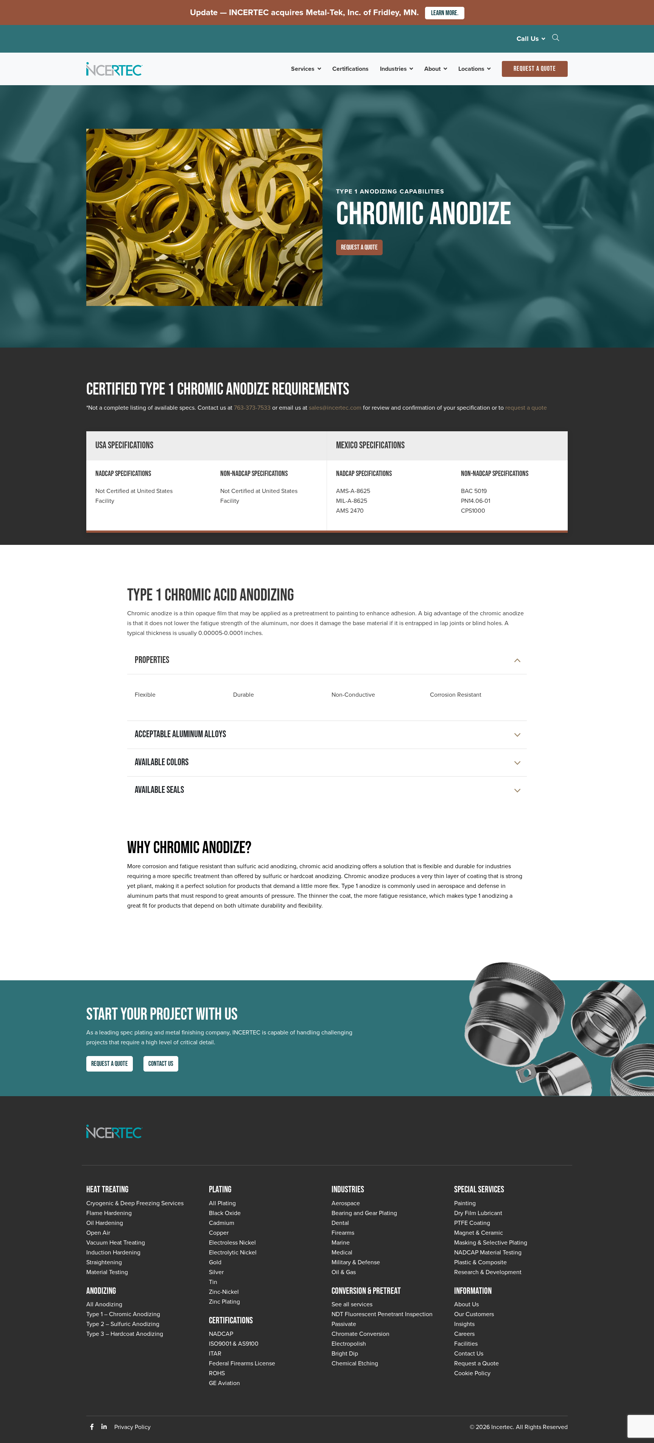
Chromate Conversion (360, 1333)
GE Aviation (224, 1383)
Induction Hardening (113, 1252)
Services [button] (303, 68)
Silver (216, 1272)
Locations (471, 68)
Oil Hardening (104, 1222)
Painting (465, 1203)
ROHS (217, 1373)
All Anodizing (104, 1304)
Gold (215, 1262)
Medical (342, 1252)
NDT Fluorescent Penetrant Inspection (382, 1314)
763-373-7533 (252, 407)
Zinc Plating (224, 1301)
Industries (393, 68)
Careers (464, 1333)
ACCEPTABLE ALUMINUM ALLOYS (180, 734)
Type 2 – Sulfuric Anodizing (122, 1324)
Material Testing (107, 1272)
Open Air (98, 1232)
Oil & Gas (344, 1272)
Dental (340, 1222)
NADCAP (221, 1333)
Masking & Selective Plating (490, 1242)
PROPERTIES (152, 660)
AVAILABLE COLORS (161, 762)
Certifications (350, 68)
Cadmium (221, 1222)
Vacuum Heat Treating (115, 1242)
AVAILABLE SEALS (159, 790)
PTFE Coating (472, 1222)
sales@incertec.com (335, 407)
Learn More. (444, 13)
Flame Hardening (109, 1213)
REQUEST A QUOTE (359, 247)
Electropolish (349, 1343)
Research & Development (488, 1272)
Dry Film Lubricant (478, 1213)
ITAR (215, 1353)
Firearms (343, 1232)
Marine (341, 1242)
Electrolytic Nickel (233, 1252)
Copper (219, 1232)
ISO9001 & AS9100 (233, 1343)
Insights (464, 1324)
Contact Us (160, 1064)
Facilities (466, 1343)
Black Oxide (225, 1213)
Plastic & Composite (480, 1262)
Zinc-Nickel (224, 1291)
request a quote (526, 407)
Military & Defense (356, 1262)
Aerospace (346, 1203)
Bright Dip (345, 1353)
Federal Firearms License (242, 1363)
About (432, 68)
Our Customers (474, 1314)
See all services (352, 1304)
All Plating (222, 1203)
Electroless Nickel (232, 1242)
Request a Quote (535, 69)
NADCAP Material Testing (488, 1252)
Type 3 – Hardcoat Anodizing (124, 1333)
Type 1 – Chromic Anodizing (123, 1314)
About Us (466, 1304)
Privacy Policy (132, 1427)
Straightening (104, 1262)
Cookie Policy (472, 1373)
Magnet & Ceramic (478, 1232)
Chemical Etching (355, 1363)
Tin (213, 1282)
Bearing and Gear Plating (364, 1213)
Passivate (344, 1324)
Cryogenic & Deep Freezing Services (135, 1203)
